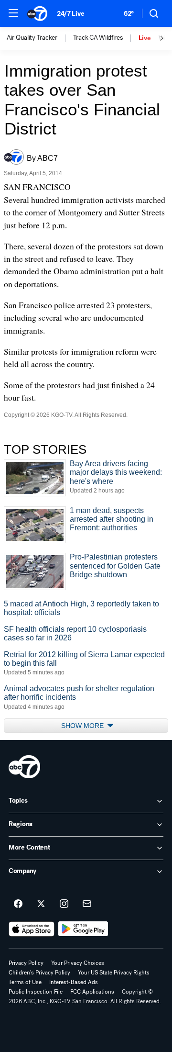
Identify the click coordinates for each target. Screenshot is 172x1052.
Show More (83, 725)
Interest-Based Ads (73, 982)
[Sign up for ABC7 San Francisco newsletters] (87, 904)
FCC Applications (92, 992)
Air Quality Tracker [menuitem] (32, 37)
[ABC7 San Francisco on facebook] (18, 904)
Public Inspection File (36, 992)
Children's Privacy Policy (39, 972)
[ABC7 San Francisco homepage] (37, 13)
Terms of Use (25, 982)
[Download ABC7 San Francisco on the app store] (31, 929)
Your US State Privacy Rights (114, 972)
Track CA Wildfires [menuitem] (98, 37)
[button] (13, 12)
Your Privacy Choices (77, 963)
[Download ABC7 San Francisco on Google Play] (83, 929)
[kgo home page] (24, 766)
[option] (40, 38)
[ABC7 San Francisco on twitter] (41, 904)
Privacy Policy (26, 963)
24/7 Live (70, 13)
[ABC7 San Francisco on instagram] (64, 904)
